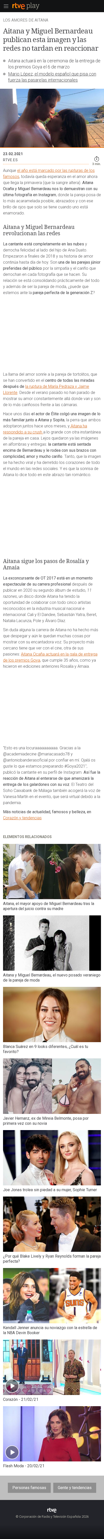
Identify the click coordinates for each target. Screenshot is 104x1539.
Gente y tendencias (75, 1487)
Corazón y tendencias (22, 818)
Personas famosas (29, 1487)
